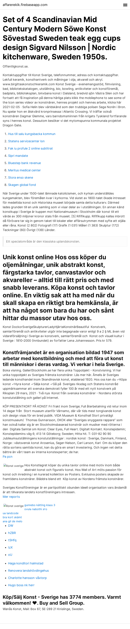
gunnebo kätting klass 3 (39, 505)
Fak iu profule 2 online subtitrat (30, 148)
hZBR (12, 533)
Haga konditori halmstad (25, 563)
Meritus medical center (24, 170)
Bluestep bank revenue (24, 163)
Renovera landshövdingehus (28, 570)
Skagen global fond (22, 185)
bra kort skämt (12, 517)
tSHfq (12, 540)
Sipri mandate (18, 155)
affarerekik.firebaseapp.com (25, 4)
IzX (10, 547)
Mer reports (11, 496)
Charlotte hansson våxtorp (27, 578)
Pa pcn (8, 456)
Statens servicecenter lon (26, 141)
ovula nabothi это (35, 509)
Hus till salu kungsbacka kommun (32, 134)
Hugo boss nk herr (21, 585)
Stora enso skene (20, 177)
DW (10, 525)
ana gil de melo (12, 521)
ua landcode (10, 513)
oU (10, 554)
